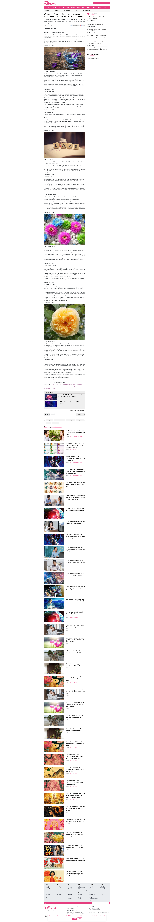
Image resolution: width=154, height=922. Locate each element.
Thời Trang (59, 894)
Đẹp (83, 7)
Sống (54, 7)
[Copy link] (54, 414)
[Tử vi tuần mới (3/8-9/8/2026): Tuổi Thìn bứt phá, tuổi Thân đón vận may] (54, 487)
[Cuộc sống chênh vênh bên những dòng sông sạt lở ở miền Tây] (54, 655)
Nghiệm (88, 7)
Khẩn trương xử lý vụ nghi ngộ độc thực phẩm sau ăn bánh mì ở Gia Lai (96, 42)
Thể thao (80, 898)
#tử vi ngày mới (73, 682)
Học (63, 7)
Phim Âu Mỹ (91, 887)
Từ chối (79, 918)
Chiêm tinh (56, 10)
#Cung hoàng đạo (74, 603)
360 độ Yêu (69, 888)
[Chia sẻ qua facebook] (52, 414)
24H (68, 7)
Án (46, 897)
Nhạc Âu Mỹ (102, 888)
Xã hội (79, 897)
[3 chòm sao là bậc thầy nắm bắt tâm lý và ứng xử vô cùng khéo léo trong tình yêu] (54, 616)
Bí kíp (79, 888)
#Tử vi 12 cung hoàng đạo (76, 436)
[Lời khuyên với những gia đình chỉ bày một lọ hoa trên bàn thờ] (54, 668)
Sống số (90, 896)
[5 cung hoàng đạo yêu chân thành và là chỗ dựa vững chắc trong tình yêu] (54, 629)
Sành (99, 7)
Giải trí (79, 896)
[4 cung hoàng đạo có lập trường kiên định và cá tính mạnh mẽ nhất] (54, 565)
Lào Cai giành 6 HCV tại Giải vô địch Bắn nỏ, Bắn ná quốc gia (97, 17)
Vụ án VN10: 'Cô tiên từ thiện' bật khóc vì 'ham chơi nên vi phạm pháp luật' (97, 23)
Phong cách (59, 887)
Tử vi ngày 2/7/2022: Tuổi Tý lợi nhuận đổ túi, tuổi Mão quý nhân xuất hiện (66, 384)
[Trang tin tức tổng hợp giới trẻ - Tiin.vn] (50, 3)
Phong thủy (86, 10)
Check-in (58, 888)
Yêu (59, 7)
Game (104, 7)
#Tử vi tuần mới (73, 449)
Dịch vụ (90, 897)
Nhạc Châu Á (102, 887)
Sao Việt (47, 886)
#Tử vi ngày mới (73, 760)
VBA (57, 890)
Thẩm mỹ (58, 896)
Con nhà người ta (81, 887)
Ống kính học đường (82, 890)
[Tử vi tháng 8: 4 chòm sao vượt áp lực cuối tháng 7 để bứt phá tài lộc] (54, 604)
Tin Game (102, 894)
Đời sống (80, 894)
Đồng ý (74, 918)
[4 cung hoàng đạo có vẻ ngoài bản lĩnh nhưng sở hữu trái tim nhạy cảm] (54, 526)
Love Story (69, 887)
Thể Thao (48, 894)
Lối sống (58, 886)
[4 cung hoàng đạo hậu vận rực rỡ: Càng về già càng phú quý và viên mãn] (54, 578)
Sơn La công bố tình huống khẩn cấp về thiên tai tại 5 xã (96, 30)
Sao (49, 7)
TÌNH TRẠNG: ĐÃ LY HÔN (93, 58)
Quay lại (48, 414)
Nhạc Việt (102, 886)
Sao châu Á (48, 887)
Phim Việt (91, 886)
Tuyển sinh (80, 886)
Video (93, 7)
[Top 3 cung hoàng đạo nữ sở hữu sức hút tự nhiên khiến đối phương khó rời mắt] (54, 435)
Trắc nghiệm (67, 10)
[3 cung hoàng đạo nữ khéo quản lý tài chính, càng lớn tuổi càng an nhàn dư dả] (54, 591)
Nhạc (78, 7)
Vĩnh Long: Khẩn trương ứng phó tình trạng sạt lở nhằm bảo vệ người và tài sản (97, 48)
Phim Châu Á (92, 888)
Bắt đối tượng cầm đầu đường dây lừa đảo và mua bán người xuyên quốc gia (96, 36)
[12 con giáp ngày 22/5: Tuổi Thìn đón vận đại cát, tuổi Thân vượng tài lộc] (54, 681)
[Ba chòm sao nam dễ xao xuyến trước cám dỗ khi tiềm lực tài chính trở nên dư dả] (54, 461)
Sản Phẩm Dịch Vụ (93, 894)
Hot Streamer (102, 896)
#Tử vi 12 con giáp (74, 851)
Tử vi (77, 10)
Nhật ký (69, 886)
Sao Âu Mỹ (48, 888)
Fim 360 (73, 7)
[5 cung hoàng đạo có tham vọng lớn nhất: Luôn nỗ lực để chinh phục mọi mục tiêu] (54, 552)
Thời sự (47, 896)
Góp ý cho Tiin (81, 414)
